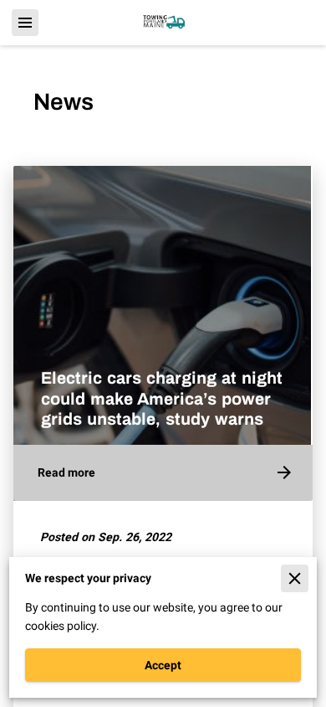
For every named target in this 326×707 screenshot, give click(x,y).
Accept (163, 665)
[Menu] (25, 22)
